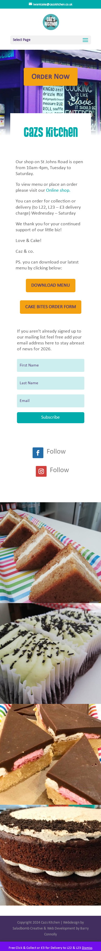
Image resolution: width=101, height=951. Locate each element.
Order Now (51, 77)
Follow (56, 451)
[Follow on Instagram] (41, 471)
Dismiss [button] (87, 948)
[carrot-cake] (50, 602)
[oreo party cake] (50, 904)
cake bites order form (50, 306)
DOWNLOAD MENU (50, 285)
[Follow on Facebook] (38, 452)
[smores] (50, 804)
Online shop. (58, 190)
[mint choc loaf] (50, 703)
